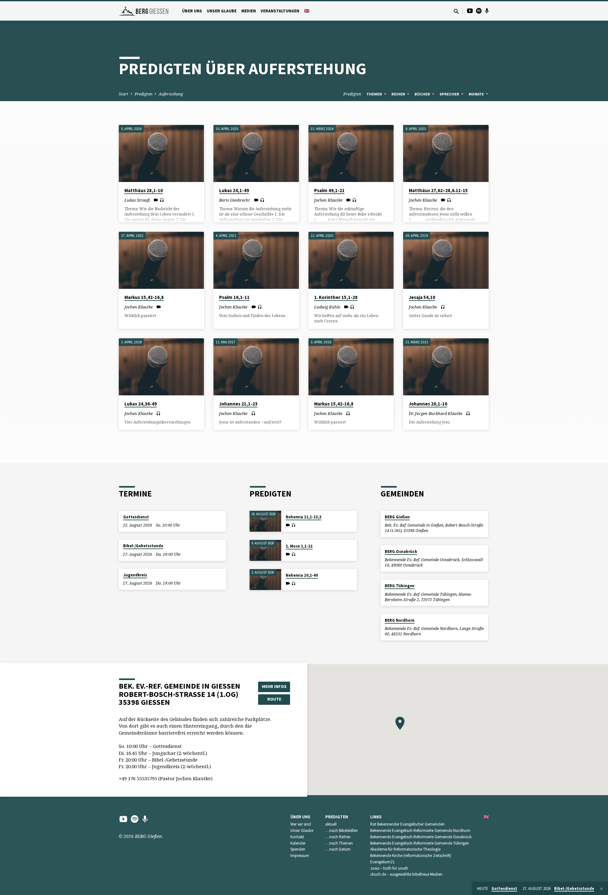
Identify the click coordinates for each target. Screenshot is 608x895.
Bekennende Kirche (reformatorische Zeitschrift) (410, 855)
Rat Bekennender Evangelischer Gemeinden (407, 824)
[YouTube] (469, 10)
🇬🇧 (306, 11)
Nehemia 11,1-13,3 (303, 517)
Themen (374, 94)
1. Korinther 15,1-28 (336, 297)
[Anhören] (162, 200)
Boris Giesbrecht (234, 200)
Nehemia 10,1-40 (302, 575)
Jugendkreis (135, 575)
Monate (477, 94)
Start (123, 94)
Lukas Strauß (137, 200)
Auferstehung (171, 94)
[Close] (601, 889)
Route (274, 699)
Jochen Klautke (328, 200)
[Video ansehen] (156, 200)
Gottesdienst (136, 517)
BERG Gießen (397, 517)
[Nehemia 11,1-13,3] (265, 521)
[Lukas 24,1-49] (256, 153)
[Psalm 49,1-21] (351, 153)
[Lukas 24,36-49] (161, 366)
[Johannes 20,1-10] (445, 366)
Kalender (298, 843)
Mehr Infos (274, 686)
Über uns (192, 11)
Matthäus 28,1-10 (143, 190)
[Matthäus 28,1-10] (161, 153)
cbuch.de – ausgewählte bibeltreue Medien (406, 874)
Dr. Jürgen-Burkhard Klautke (435, 413)
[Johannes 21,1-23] (256, 366)
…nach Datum (338, 849)
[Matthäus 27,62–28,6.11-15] (445, 153)
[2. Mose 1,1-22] (265, 550)
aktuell (331, 824)
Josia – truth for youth (389, 868)
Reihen (398, 94)
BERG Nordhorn (400, 620)
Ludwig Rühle (327, 307)
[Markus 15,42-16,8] (161, 260)
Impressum (299, 855)
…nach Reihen (338, 837)
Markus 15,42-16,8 (144, 297)
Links (376, 817)
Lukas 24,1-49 (234, 190)
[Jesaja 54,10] (445, 260)
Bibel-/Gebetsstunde (143, 545)
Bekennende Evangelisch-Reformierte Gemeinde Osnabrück (421, 837)
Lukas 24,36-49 (140, 404)
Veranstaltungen (280, 11)
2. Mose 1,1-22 (299, 546)
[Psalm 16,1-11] (256, 260)
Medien (248, 11)
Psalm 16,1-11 (234, 297)
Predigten (143, 94)
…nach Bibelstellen (341, 830)
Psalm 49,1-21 (329, 190)
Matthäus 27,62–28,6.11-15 (438, 190)
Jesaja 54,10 (422, 297)
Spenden (297, 849)
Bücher (423, 94)
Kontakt (297, 837)
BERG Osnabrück (401, 551)
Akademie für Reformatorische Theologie (405, 849)
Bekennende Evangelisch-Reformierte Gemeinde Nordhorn (420, 830)
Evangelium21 (382, 862)
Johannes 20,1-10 (428, 404)
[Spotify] (478, 10)
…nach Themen (339, 843)
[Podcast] (487, 10)
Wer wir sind (300, 824)
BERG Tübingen (400, 585)
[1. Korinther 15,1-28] (351, 260)
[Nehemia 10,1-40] (265, 579)
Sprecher (450, 94)
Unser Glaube (222, 11)
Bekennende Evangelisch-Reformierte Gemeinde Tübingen (419, 843)
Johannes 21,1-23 (238, 404)
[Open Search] (456, 11)
